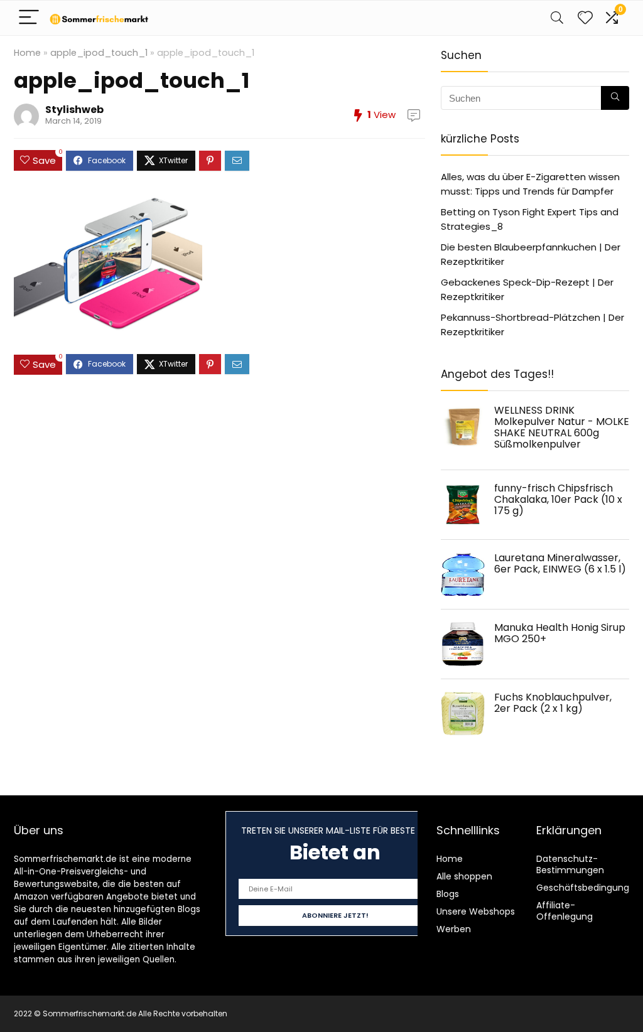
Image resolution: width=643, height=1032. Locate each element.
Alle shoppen (464, 876)
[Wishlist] (585, 18)
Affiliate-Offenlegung (564, 911)
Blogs (447, 894)
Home (27, 52)
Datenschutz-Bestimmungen (570, 864)
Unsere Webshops (475, 911)
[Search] (557, 18)
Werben (453, 929)
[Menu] (29, 18)
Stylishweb (74, 109)
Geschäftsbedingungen (588, 887)
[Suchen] (615, 98)
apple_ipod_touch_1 (99, 52)
